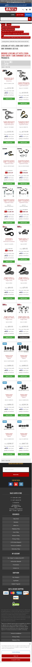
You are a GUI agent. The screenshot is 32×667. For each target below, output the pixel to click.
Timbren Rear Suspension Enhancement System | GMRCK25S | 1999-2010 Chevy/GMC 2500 (24, 396)
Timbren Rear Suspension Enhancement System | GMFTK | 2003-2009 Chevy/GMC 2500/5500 (23, 357)
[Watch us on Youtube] (16, 484)
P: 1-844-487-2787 (16, 497)
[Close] (30, 644)
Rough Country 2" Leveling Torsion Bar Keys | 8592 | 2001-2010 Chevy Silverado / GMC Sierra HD (9, 279)
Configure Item (24, 337)
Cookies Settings (16, 652)
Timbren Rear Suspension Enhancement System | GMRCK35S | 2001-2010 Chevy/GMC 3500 (9, 435)
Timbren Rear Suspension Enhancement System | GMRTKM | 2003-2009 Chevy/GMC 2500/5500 (23, 435)
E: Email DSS (16, 502)
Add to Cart (9, 298)
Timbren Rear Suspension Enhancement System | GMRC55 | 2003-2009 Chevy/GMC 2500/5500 (9, 396)
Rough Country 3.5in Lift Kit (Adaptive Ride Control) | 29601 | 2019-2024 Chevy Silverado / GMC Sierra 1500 (24, 318)
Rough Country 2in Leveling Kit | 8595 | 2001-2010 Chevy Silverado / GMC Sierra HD (9, 318)
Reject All (16, 656)
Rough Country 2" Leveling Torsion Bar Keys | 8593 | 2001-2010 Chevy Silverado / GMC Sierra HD (23, 279)
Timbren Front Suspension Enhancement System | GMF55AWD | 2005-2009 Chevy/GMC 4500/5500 (9, 357)
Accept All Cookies (15, 659)
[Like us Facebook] (11, 484)
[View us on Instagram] (21, 484)
